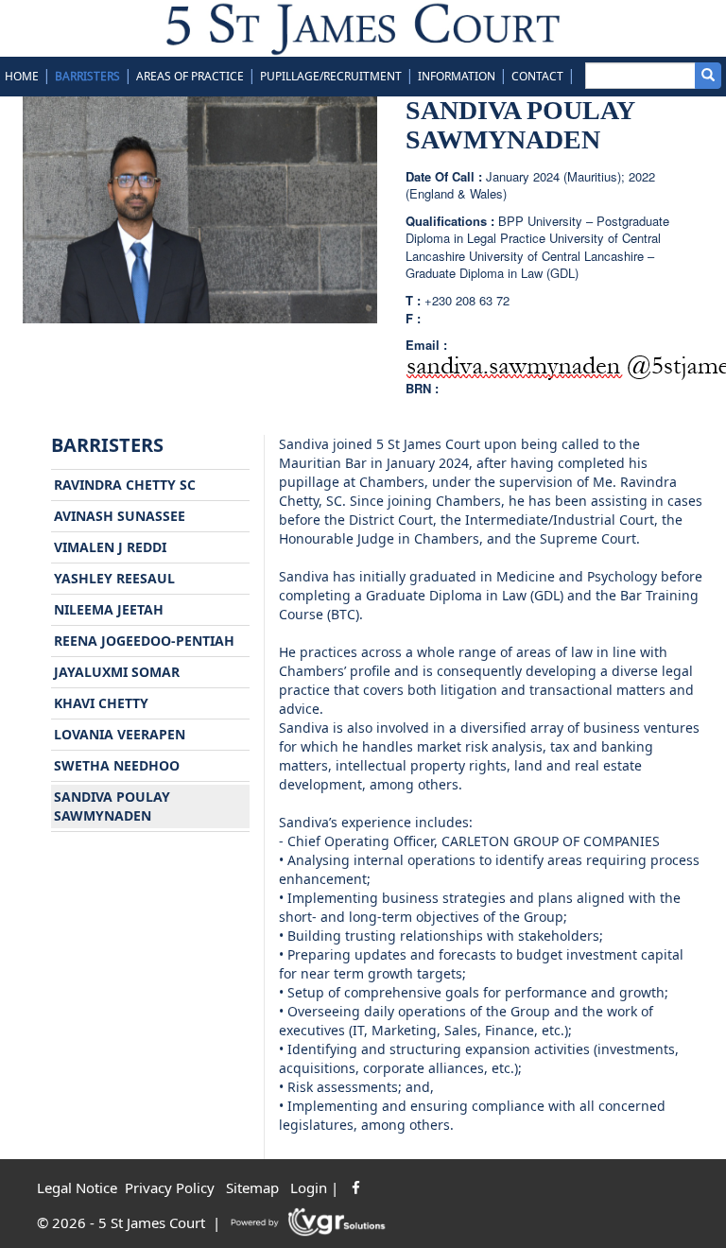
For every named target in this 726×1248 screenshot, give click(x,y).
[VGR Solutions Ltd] (308, 1222)
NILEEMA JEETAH (109, 609)
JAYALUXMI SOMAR (117, 672)
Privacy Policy (170, 1187)
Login (308, 1187)
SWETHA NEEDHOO (117, 765)
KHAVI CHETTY (101, 703)
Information (456, 76)
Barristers (87, 76)
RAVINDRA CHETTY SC (125, 485)
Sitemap (252, 1187)
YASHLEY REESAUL (114, 578)
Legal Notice (77, 1187)
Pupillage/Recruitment (331, 76)
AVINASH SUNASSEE (119, 516)
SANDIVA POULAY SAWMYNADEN (112, 806)
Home (22, 76)
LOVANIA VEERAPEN (119, 734)
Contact (537, 76)
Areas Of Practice (190, 76)
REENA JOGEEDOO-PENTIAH (144, 641)
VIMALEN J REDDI (110, 547)
